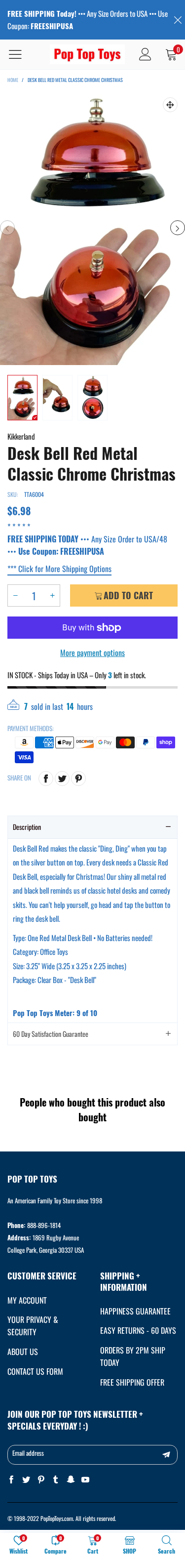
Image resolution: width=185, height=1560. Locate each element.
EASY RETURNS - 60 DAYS (138, 1330)
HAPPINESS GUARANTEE (135, 1311)
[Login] (145, 54)
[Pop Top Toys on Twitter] (26, 1479)
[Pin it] (78, 778)
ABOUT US (22, 1351)
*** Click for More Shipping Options (59, 569)
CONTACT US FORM (35, 1371)
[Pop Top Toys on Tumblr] (55, 1479)
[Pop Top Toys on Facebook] (11, 1479)
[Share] (45, 778)
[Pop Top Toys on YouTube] (85, 1479)
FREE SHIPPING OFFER (132, 1382)
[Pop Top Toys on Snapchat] (70, 1479)
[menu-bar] (21, 54)
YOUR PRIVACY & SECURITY (32, 1326)
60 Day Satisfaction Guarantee (50, 1033)
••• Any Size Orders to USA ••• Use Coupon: (87, 19)
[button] (7, 227)
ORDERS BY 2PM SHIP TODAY (132, 1356)
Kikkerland (21, 436)
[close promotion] (177, 20)
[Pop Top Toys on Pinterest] (41, 1479)
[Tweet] (62, 778)
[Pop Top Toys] (87, 54)
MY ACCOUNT (27, 1300)
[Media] (170, 104)
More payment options (92, 652)
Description (27, 826)
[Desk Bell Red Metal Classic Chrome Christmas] (92, 227)
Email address (28, 1453)
